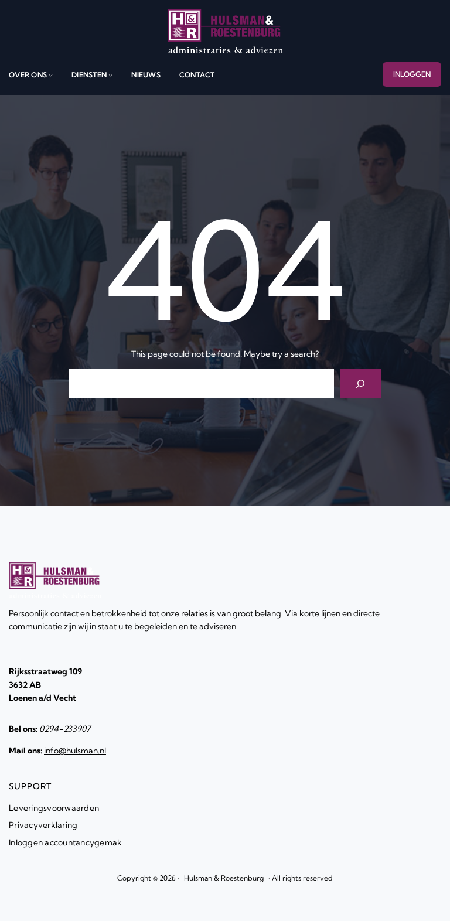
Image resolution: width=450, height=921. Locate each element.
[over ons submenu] (51, 75)
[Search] (360, 383)
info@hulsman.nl (75, 750)
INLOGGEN (412, 74)
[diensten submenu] (110, 75)
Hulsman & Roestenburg (224, 878)
